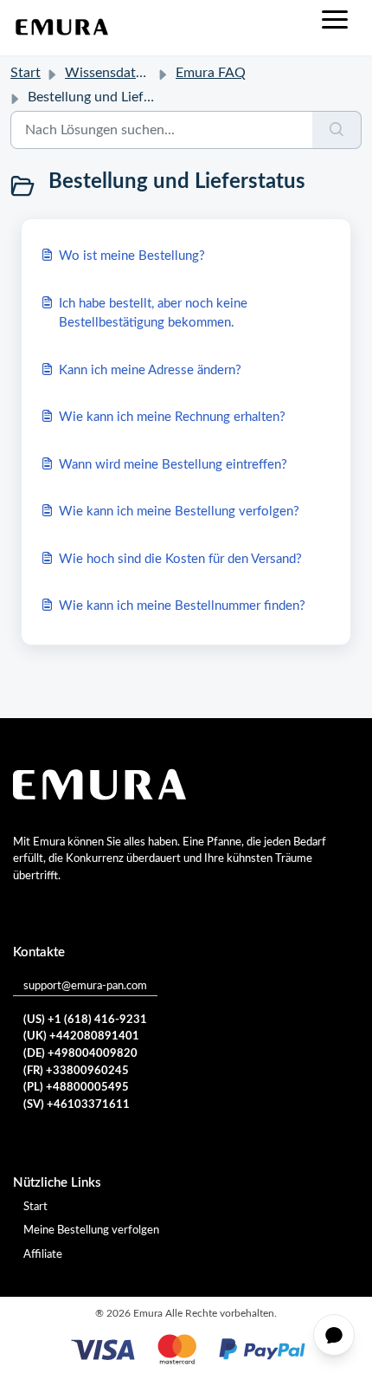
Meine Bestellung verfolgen (91, 1230)
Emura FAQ (211, 73)
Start (25, 73)
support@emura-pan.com (85, 986)
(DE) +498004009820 (80, 1053)
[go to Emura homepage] (62, 28)
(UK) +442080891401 (81, 1036)
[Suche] (337, 130)
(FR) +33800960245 (76, 1071)
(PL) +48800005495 (76, 1087)
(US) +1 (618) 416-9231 (85, 1020)
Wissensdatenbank (122, 73)
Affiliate (42, 1254)
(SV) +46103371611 (76, 1105)
